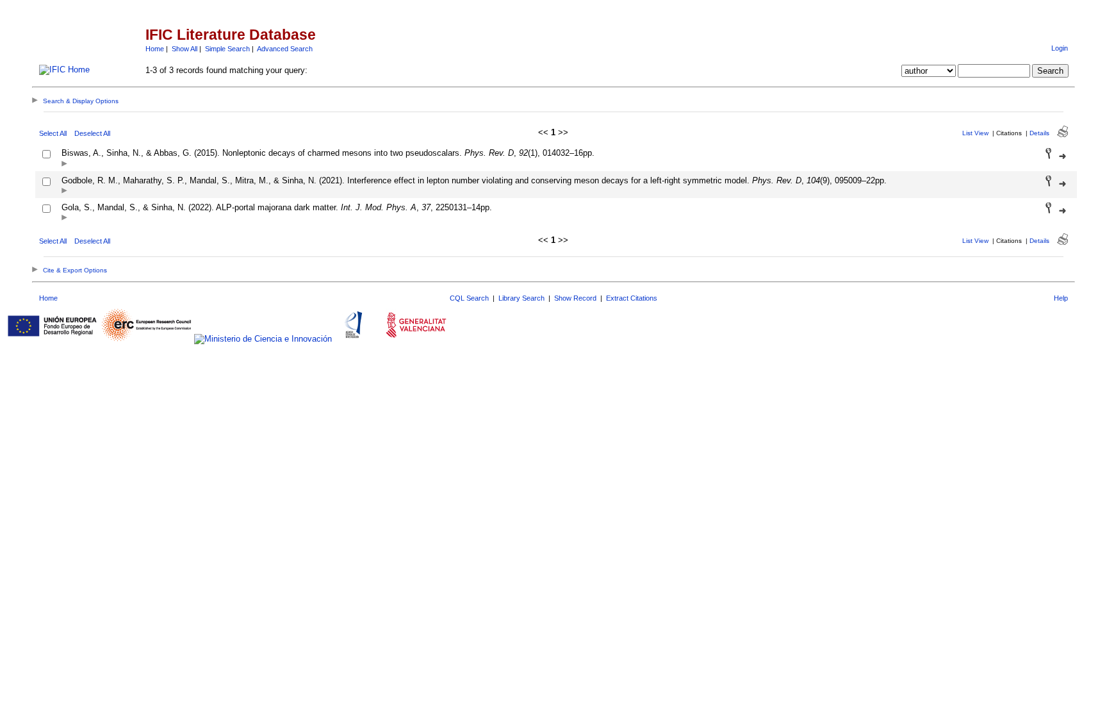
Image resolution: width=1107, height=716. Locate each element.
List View (975, 133)
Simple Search (227, 49)
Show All (184, 49)
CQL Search (469, 298)
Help (1061, 298)
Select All (53, 133)
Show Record (575, 298)
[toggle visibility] (64, 164)
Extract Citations (631, 298)
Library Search (521, 298)
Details (1039, 133)
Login (1059, 48)
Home (154, 49)
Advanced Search (285, 49)
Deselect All (92, 133)
